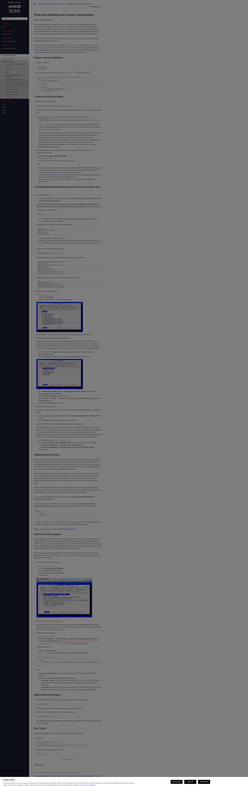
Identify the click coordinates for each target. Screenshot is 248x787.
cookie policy (91, 785)
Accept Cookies (204, 781)
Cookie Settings (176, 781)
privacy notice (82, 785)
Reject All (190, 781)
